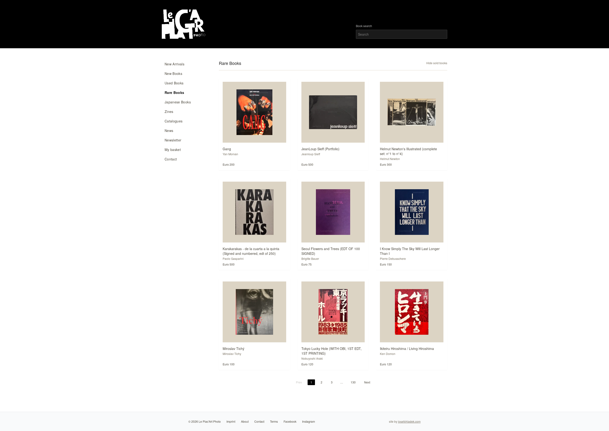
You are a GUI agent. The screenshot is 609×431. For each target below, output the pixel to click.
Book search (364, 26)
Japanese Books (178, 102)
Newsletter (173, 140)
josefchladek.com (409, 421)
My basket (173, 149)
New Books (173, 73)
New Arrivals (174, 64)
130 (353, 382)
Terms (274, 421)
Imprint (230, 421)
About (245, 421)
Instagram (308, 421)
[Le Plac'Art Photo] (184, 24)
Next (367, 382)
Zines (169, 111)
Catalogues (174, 121)
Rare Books (174, 92)
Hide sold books (436, 63)
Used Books (174, 83)
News (169, 130)
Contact (171, 159)
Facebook (290, 421)
